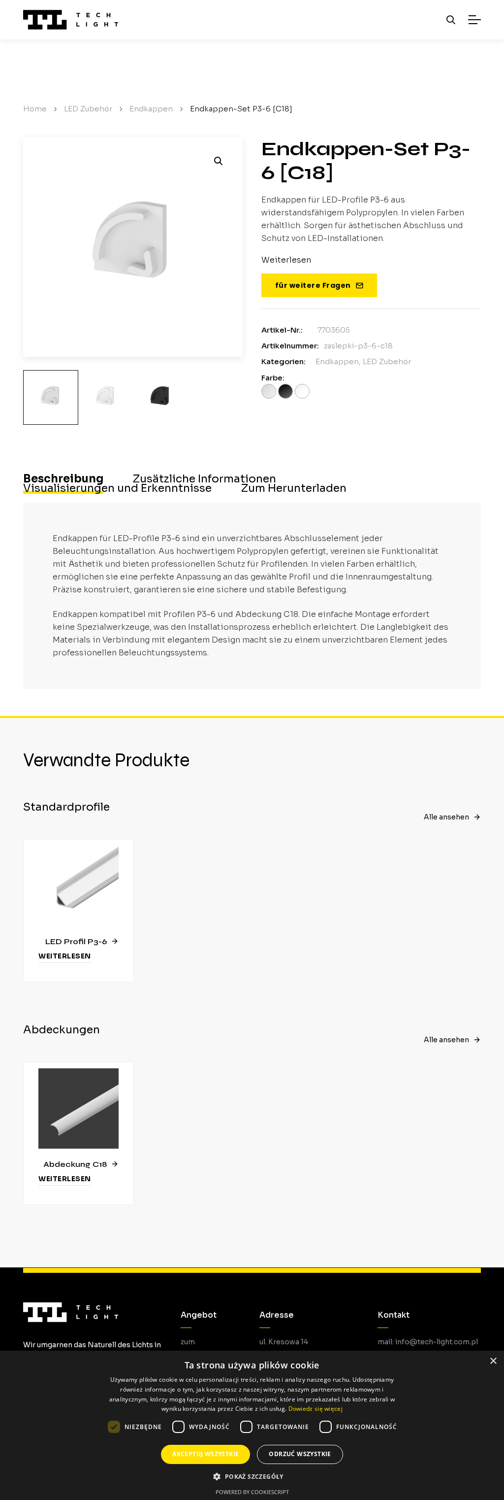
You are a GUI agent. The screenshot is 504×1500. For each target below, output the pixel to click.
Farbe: (272, 377)
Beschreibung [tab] (63, 479)
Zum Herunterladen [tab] (293, 488)
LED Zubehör (387, 361)
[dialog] (252, 1425)
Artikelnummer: (290, 345)
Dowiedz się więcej (315, 1408)
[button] (218, 161)
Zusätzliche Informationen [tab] (204, 479)
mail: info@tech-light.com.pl (428, 1341)
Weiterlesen (64, 956)
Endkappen (337, 361)
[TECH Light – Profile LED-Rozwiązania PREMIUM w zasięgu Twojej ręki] (70, 20)
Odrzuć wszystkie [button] (300, 1454)
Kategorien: (283, 361)
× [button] (493, 1361)
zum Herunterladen (206, 1348)
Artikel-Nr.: (282, 330)
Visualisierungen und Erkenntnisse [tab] (117, 488)
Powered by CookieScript (252, 1492)
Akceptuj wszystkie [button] (205, 1454)
